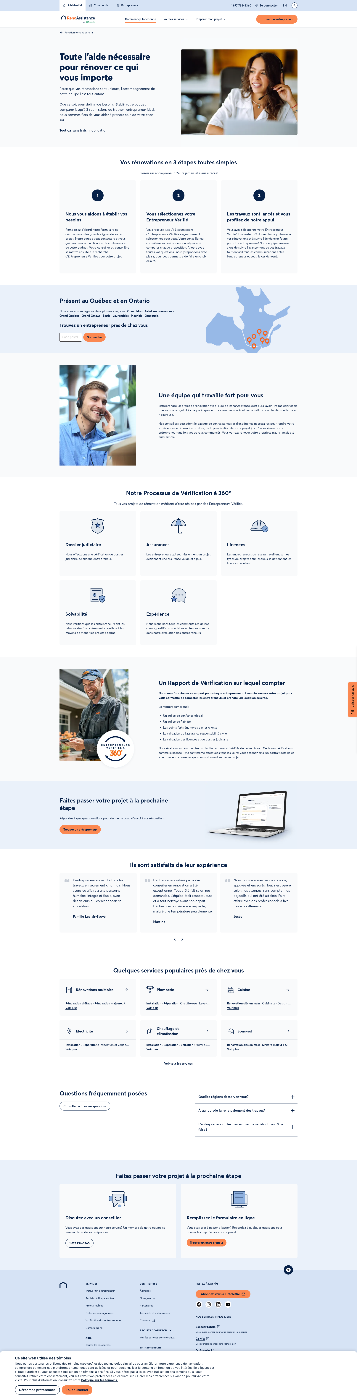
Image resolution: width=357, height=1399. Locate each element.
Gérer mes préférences (37, 1390)
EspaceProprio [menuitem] (206, 1327)
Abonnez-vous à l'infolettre (220, 1294)
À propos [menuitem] (145, 1290)
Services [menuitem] (91, 1283)
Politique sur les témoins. (99, 1380)
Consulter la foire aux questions (84, 1106)
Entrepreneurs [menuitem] (150, 1347)
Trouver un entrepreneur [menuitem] (100, 1290)
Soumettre (94, 337)
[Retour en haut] (288, 1270)
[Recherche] (295, 5)
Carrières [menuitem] (145, 1320)
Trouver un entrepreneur (277, 19)
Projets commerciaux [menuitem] (155, 1330)
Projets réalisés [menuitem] (94, 1305)
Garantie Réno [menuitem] (94, 1328)
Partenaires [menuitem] (146, 1305)
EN (285, 5)
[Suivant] (182, 939)
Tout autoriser (77, 1390)
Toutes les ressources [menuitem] (98, 1345)
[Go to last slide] (174, 939)
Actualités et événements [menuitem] (155, 1313)
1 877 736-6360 (241, 5)
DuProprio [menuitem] (203, 1350)
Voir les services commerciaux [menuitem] (157, 1337)
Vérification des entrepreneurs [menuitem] (103, 1320)
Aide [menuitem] (88, 1338)
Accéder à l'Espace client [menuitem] (100, 1298)
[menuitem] (73, 5)
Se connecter (269, 5)
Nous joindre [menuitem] (147, 1298)
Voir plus (71, 1008)
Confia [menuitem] (200, 1338)
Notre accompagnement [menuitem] (100, 1313)
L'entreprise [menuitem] (148, 1283)
